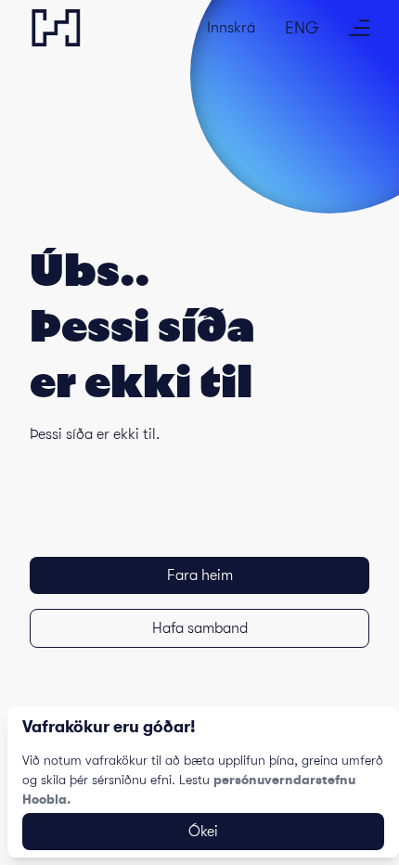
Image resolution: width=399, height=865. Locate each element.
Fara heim (200, 575)
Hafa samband (200, 628)
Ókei (203, 831)
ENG (302, 28)
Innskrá (231, 27)
